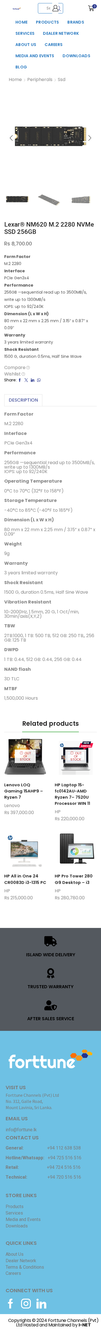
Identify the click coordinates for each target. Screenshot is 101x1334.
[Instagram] (26, 1303)
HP (58, 811)
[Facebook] (10, 1303)
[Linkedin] (41, 1303)
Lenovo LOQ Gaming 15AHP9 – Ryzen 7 (23, 791)
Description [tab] (23, 400)
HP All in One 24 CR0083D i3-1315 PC (25, 879)
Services (25, 33)
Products (47, 22)
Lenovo (12, 805)
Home (21, 22)
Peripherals (39, 79)
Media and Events (34, 56)
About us (25, 44)
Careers (54, 44)
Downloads (76, 56)
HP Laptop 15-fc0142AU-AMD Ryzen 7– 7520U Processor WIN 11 (72, 794)
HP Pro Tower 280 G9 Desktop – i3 (74, 879)
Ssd (61, 79)
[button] (11, 138)
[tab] (23, 400)
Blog (21, 67)
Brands (75, 22)
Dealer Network (61, 33)
